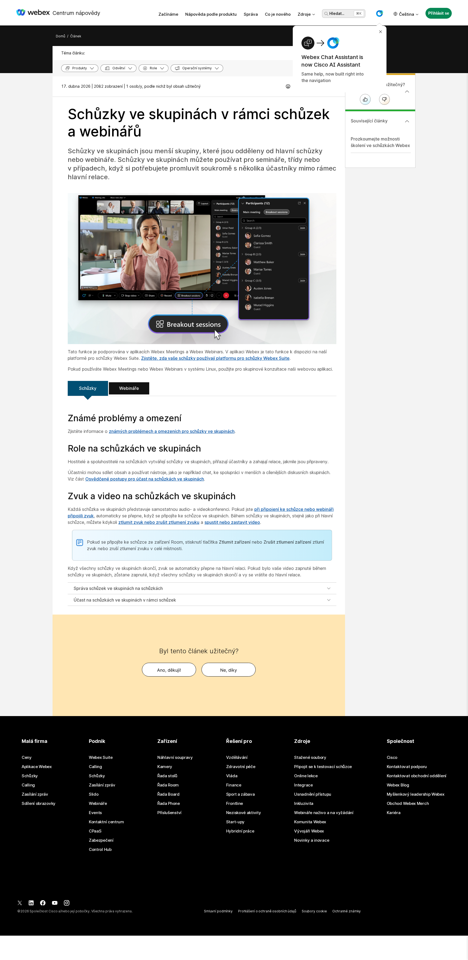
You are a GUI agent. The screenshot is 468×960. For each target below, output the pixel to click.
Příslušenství (169, 813)
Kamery (164, 767)
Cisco (392, 757)
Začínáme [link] (168, 14)
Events (95, 813)
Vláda (232, 776)
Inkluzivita (303, 803)
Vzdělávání (237, 757)
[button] (379, 13)
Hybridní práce (240, 831)
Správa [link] (251, 14)
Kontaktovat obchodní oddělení (416, 776)
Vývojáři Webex (309, 831)
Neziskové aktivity (243, 813)
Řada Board (168, 794)
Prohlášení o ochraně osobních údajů (267, 911)
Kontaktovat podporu (407, 767)
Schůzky (87, 388)
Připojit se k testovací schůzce (323, 767)
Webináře (129, 388)
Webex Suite (101, 757)
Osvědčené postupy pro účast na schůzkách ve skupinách (144, 479)
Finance (233, 785)
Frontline (234, 803)
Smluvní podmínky (218, 911)
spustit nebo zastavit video (232, 522)
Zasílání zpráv (35, 794)
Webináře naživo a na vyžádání (323, 813)
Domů (60, 36)
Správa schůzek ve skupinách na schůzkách (118, 588)
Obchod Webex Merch (408, 803)
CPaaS (95, 831)
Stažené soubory (310, 757)
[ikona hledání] (326, 14)
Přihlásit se (438, 13)
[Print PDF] (288, 86)
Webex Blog (398, 785)
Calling (28, 785)
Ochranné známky (346, 911)
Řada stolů (167, 776)
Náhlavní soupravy (175, 757)
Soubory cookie (314, 911)
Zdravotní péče (240, 767)
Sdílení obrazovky (39, 803)
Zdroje (304, 14)
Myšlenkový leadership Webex (415, 794)
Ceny (27, 757)
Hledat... (336, 13)
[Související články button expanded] (407, 121)
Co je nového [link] (278, 14)
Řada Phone (168, 803)
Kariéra (394, 813)
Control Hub (100, 849)
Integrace (303, 785)
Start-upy (235, 822)
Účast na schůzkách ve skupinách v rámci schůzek (125, 600)
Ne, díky (228, 670)
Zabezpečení (101, 840)
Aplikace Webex (37, 767)
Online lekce (305, 776)
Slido (94, 794)
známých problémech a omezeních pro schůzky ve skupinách (172, 431)
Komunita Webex (310, 822)
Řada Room (168, 785)
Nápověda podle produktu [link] (211, 14)
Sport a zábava (240, 794)
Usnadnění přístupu (312, 794)
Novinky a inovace (311, 840)
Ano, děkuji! (169, 670)
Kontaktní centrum (106, 822)
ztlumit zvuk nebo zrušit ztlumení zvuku (158, 522)
